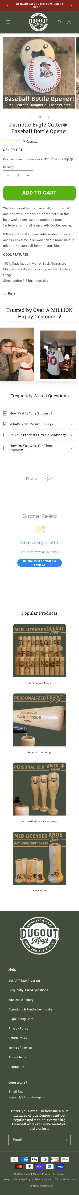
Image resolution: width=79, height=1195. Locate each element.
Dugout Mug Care (20, 1019)
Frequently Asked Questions (28, 990)
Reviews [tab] (32, 478)
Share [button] (11, 293)
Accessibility (17, 1057)
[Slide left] (30, 116)
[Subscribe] (65, 1140)
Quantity (8, 167)
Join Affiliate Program (24, 980)
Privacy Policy (18, 1028)
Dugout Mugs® (33, 1174)
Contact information (42, 1185)
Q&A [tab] (49, 478)
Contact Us (16, 1067)
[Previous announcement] (7, 5)
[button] (8, 22)
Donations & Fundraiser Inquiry (30, 1009)
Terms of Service (20, 1047)
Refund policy (22, 1179)
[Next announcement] (71, 5)
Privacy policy (43, 1179)
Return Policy (17, 1038)
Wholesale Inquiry (20, 1000)
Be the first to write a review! (39, 563)
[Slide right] (49, 116)
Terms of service (65, 1179)
